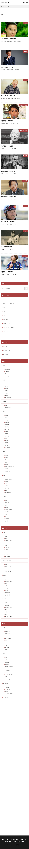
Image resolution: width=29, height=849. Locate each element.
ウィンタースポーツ (7, 560)
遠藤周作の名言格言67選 (8, 171)
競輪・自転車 (8, 612)
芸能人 (4, 627)
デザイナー (7, 485)
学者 (4, 411)
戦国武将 (7, 371)
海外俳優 (7, 662)
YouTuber (7, 647)
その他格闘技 (8, 595)
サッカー (25, 256)
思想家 (6, 505)
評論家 (6, 691)
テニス (6, 542)
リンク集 (9, 839)
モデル (6, 640)
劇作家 (6, 457)
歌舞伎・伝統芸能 (9, 666)
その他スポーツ (6, 599)
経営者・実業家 (24, 130)
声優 (6, 645)
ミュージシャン (6, 670)
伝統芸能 (7, 518)
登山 (6, 614)
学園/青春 (5, 311)
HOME (4, 6)
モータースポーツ (9, 607)
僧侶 (6, 405)
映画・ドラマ (6, 342)
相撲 (6, 586)
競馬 (26, 205)
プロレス (7, 590)
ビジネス (5, 475)
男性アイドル (8, 633)
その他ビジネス (8, 492)
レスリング (7, 588)
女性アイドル (8, 631)
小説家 (26, 155)
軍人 (4, 365)
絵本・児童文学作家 (9, 466)
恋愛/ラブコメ (6, 315)
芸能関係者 (5, 683)
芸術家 (4, 380)
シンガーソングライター (10, 674)
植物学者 (7, 436)
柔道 (6, 583)
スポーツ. (5, 307)
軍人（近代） (8, 369)
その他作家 (7, 471)
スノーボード (8, 566)
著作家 (6, 462)
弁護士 (6, 490)
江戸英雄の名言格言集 (7, 146)
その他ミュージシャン (10, 679)
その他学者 (7, 447)
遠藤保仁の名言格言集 (7, 272)
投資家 (6, 483)
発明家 (6, 507)
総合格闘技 (7, 592)
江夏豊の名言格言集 (6, 246)
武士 (6, 373)
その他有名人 (6, 697)
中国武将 (7, 376)
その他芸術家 (8, 397)
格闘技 (4, 575)
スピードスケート (9, 569)
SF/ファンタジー (6, 299)
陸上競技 (7, 605)
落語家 (6, 649)
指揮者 (6, 393)
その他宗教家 (8, 407)
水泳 (6, 603)
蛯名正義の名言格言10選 (8, 221)
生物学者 (7, 424)
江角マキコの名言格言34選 (8, 38)
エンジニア (7, 488)
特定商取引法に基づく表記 (20, 839)
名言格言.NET (5, 2)
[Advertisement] (14, 767)
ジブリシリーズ (6, 346)
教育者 (6, 440)
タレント (7, 636)
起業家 (6, 481)
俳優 (26, 51)
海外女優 (7, 664)
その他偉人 (5, 496)
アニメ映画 (5, 354)
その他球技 (7, 556)
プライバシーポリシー (10, 841)
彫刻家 (6, 386)
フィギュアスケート (9, 571)
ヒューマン (5, 331)
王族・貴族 (7, 502)
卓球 (6, 545)
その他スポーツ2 (8, 616)
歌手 (6, 677)
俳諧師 (6, 468)
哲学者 (6, 420)
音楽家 (6, 390)
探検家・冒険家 (8, 509)
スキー (6, 564)
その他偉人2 (7, 521)
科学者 (6, 415)
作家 (4, 451)
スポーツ (5, 528)
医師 (6, 438)
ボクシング (7, 579)
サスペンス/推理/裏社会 (8, 327)
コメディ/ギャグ (6, 323)
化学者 (6, 418)
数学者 (6, 445)
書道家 (6, 388)
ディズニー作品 (6, 350)
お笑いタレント (24, 105)
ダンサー (7, 643)
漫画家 (6, 464)
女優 (26, 23)
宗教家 (4, 401)
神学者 (6, 433)
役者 (4, 653)
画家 (6, 384)
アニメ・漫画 (6, 295)
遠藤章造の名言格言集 (7, 121)
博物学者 (7, 427)
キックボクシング (9, 581)
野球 (26, 231)
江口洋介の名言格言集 (7, 67)
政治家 (6, 500)
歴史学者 (7, 429)
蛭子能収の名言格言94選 (8, 95)
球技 (4, 532)
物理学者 (25, 180)
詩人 (6, 459)
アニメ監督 (7, 689)
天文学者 (7, 431)
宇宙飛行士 (7, 512)
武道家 (6, 514)
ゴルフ (6, 552)
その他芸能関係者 (9, 694)
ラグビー (7, 549)
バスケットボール (9, 540)
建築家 (6, 395)
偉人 (4, 361)
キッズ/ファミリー (7, 335)
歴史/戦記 (5, 319)
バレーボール (8, 547)
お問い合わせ (21, 841)
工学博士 (7, 442)
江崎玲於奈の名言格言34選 (8, 196)
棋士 (6, 516)
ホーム (4, 839)
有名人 (4, 623)
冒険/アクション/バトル (8, 303)
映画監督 (7, 687)
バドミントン (8, 554)
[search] (26, 288)
